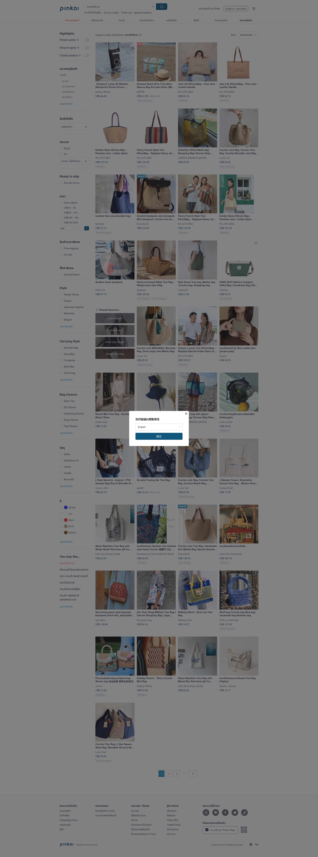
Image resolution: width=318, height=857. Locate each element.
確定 (159, 436)
